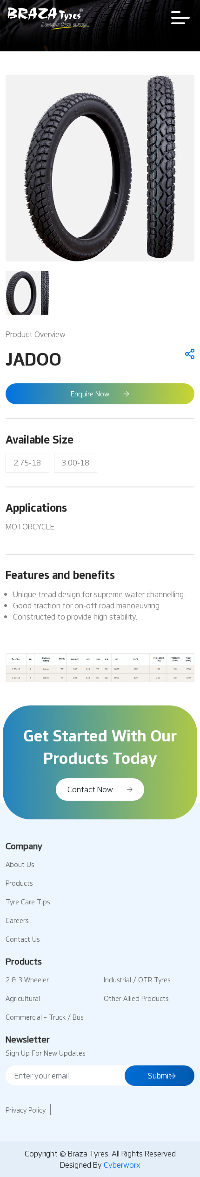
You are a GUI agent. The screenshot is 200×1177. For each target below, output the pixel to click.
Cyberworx (122, 1164)
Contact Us (23, 939)
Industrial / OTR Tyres (137, 979)
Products (19, 883)
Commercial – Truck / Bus (44, 1017)
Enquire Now (90, 393)
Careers (17, 920)
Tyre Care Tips (28, 901)
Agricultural (23, 998)
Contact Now (90, 789)
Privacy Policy (26, 1109)
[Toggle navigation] (180, 18)
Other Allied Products (136, 998)
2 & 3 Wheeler (27, 979)
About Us (20, 864)
